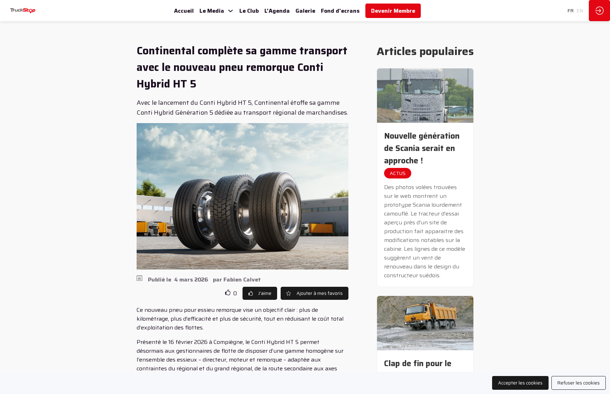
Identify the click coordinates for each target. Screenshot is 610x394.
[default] (305, 10)
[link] (184, 10)
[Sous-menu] (230, 11)
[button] (393, 11)
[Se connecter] (599, 10)
